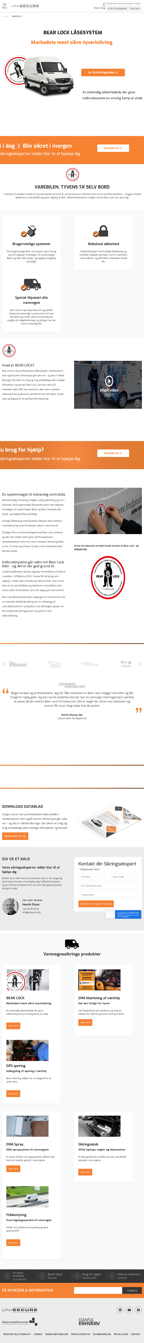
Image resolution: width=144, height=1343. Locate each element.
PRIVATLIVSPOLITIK (80, 1334)
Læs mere (13, 1025)
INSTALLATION (121, 1334)
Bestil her (52, 1278)
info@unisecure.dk (31, 912)
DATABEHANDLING (102, 1334)
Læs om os (122, 1278)
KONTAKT (135, 1334)
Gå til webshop (19, 1279)
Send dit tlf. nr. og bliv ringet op (96, 903)
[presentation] (4, 664)
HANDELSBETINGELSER (56, 1334)
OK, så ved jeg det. (118, 8)
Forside (5, 16)
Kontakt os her (89, 1278)
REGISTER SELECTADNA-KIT (17, 1334)
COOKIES (38, 1334)
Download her (13, 836)
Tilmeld (132, 1290)
